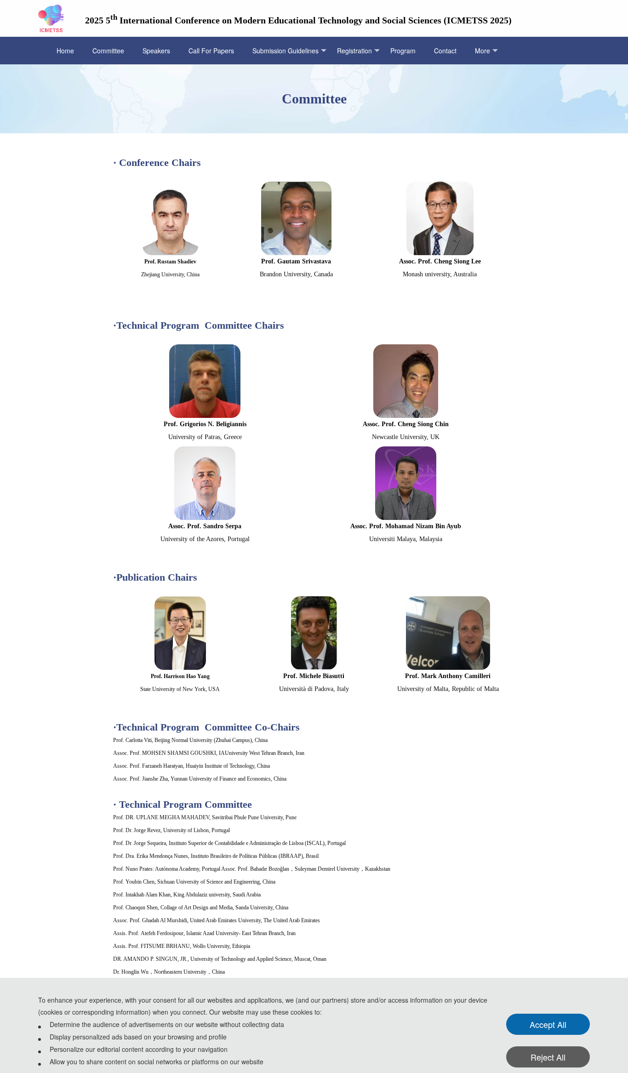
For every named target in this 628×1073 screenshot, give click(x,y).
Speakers (156, 50)
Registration (354, 50)
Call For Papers (211, 50)
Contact (445, 50)
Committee (108, 50)
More (482, 50)
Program (403, 50)
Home (65, 50)
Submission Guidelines (285, 50)
